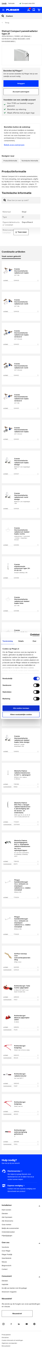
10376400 (17, 824)
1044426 (16, 508)
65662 (15, 787)
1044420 (16, 408)
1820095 (16, 967)
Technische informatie (29, 161)
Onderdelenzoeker (8, 1232)
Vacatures (5, 1247)
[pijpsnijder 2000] (21, 1018)
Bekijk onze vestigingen (14, 145)
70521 (15, 1144)
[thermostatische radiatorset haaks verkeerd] (21, 335)
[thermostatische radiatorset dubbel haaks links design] (21, 741)
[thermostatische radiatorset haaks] (21, 272)
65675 (15, 864)
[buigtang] (21, 1047)
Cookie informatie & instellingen (12, 1340)
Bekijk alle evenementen (10, 1228)
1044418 (16, 311)
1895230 (16, 997)
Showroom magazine (9, 1292)
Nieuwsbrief (17, 1313)
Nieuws (4, 1262)
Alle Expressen (7, 1217)
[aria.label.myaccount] (28, 10)
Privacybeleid (6, 1334)
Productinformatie (10, 161)
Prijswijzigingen (7, 1236)
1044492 (16, 545)
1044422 (16, 439)
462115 (16, 1114)
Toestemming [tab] (7, 641)
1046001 (16, 751)
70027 (15, 999)
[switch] (36, 685)
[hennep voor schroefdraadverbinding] (21, 957)
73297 (15, 1086)
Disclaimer (5, 1337)
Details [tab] (21, 641)
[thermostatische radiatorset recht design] (21, 498)
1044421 (16, 375)
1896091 (16, 1027)
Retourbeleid (6, 1346)
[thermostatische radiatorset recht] (21, 303)
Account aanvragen (21, 92)
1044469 (16, 578)
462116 (16, 1058)
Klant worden (6, 1210)
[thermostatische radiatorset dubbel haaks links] (21, 601)
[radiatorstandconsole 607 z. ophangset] (21, 774)
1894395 (16, 1141)
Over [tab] (34, 641)
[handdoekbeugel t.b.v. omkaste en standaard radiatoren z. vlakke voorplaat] (21, 886)
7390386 (16, 784)
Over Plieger (6, 1251)
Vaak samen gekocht (11, 256)
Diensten (5, 1213)
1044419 (16, 280)
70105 (15, 1030)
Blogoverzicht (6, 1265)
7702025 (16, 934)
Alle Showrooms (7, 1221)
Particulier (11, 3)
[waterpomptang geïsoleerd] (21, 1133)
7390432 (16, 861)
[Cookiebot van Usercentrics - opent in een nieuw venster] (30, 635)
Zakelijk (4, 3)
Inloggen (21, 83)
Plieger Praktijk (7, 1254)
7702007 (16, 822)
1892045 (16, 1083)
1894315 (16, 1055)
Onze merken (6, 1224)
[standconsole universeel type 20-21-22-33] (21, 568)
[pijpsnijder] (21, 988)
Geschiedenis (6, 1258)
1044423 (16, 344)
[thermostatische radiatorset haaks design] (21, 464)
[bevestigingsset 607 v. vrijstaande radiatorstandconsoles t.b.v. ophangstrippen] (21, 848)
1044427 (16, 474)
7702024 (16, 897)
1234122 (16, 970)
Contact (4, 1269)
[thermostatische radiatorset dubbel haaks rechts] (21, 534)
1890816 (16, 1111)
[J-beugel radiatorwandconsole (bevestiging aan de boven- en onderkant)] (21, 809)
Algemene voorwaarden (9, 1343)
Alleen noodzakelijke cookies (21, 714)
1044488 (16, 611)
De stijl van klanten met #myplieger (14, 1288)
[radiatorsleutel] (21, 1075)
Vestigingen (6, 1185)
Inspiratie (5, 1284)
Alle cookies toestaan (21, 708)
